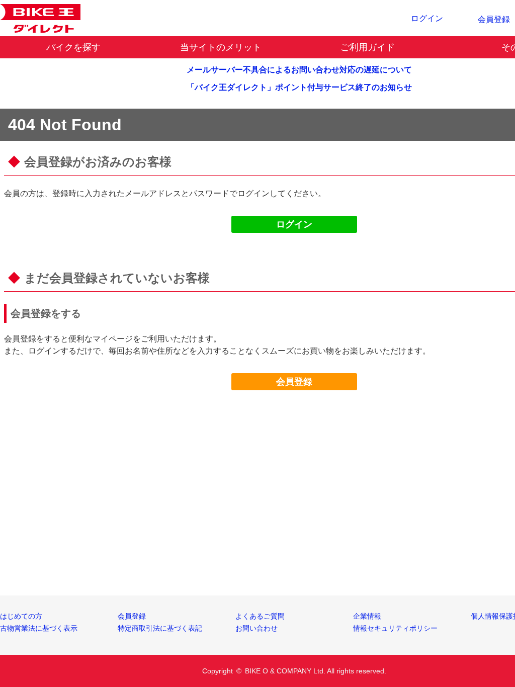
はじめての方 (21, 616)
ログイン (294, 224)
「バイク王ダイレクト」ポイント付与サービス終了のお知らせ (299, 87)
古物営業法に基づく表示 (38, 628)
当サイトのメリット (221, 47)
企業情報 (367, 616)
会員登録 (294, 382)
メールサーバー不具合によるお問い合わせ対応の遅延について (299, 69)
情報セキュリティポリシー (395, 628)
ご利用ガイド (367, 47)
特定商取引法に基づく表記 (160, 628)
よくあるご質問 (260, 616)
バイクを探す (73, 47)
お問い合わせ (256, 628)
